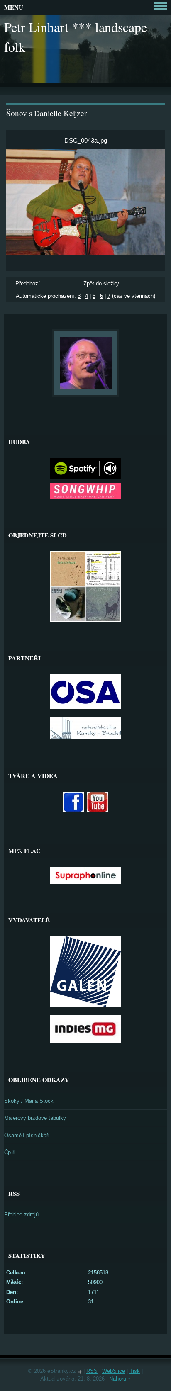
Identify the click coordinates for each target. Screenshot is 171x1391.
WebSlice (113, 1371)
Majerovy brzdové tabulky (35, 1118)
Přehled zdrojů (21, 1214)
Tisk (134, 1371)
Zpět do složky (101, 283)
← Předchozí (24, 283)
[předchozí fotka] (19, 202)
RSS (92, 1371)
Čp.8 (9, 1152)
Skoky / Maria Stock (29, 1101)
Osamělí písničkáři (26, 1135)
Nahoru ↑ (120, 1379)
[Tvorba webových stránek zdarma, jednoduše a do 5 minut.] (80, 1372)
